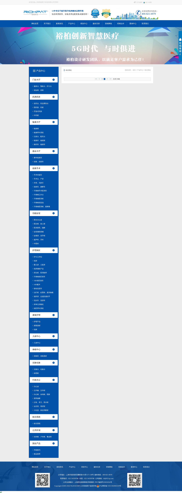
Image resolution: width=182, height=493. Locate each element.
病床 (35, 261)
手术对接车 (38, 175)
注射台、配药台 (39, 136)
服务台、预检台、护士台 (43, 86)
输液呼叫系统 (39, 132)
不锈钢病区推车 (39, 277)
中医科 (36, 244)
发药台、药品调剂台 (41, 103)
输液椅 (36, 129)
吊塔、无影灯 (39, 183)
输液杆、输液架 (39, 140)
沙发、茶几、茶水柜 (41, 402)
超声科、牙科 (39, 240)
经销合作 (120, 24)
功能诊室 (36, 213)
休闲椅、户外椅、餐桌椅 (43, 437)
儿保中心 (36, 336)
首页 (134, 70)
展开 (180, 47)
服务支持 (96, 24)
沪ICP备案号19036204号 (103, 482)
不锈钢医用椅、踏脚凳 (42, 207)
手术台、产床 (39, 179)
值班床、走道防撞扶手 (42, 296)
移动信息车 (38, 288)
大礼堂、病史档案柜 (41, 410)
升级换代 (37, 450)
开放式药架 (38, 111)
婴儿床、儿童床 (39, 265)
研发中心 (83, 24)
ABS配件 (37, 284)
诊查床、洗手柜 (39, 236)
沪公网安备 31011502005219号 (110, 486)
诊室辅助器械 (39, 232)
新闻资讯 (59, 24)
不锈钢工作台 (39, 195)
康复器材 (37, 325)
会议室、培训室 (39, 406)
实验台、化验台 (39, 369)
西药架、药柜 (39, 107)
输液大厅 (36, 122)
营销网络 (108, 24)
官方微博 (139, 2)
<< (96, 79)
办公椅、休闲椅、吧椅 (42, 394)
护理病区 (36, 250)
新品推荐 (37, 454)
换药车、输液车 (39, 144)
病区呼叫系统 (39, 308)
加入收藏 (149, 2)
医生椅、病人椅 (39, 224)
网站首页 (34, 24)
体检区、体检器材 (40, 356)
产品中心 (71, 24)
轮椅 (35, 329)
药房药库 (36, 97)
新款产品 (36, 443)
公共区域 (36, 430)
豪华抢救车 (38, 158)
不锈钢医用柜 (39, 199)
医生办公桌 (38, 220)
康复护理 (36, 315)
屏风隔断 (37, 398)
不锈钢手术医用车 (40, 191)
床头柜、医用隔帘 (40, 273)
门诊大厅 (36, 80)
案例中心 (133, 24)
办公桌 (36, 386)
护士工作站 (38, 257)
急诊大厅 (36, 151)
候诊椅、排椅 (39, 90)
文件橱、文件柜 (39, 390)
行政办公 (36, 380)
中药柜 (36, 115)
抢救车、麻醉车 (39, 187)
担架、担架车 (39, 162)
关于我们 (47, 24)
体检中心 (36, 349)
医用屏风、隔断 (39, 228)
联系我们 (145, 24)
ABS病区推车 (38, 281)
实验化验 (36, 363)
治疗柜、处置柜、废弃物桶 (43, 292)
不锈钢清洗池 (39, 203)
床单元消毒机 (39, 304)
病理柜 (36, 373)
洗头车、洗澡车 (39, 300)
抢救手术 (36, 168)
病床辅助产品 (39, 269)
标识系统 (36, 417)
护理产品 (37, 322)
